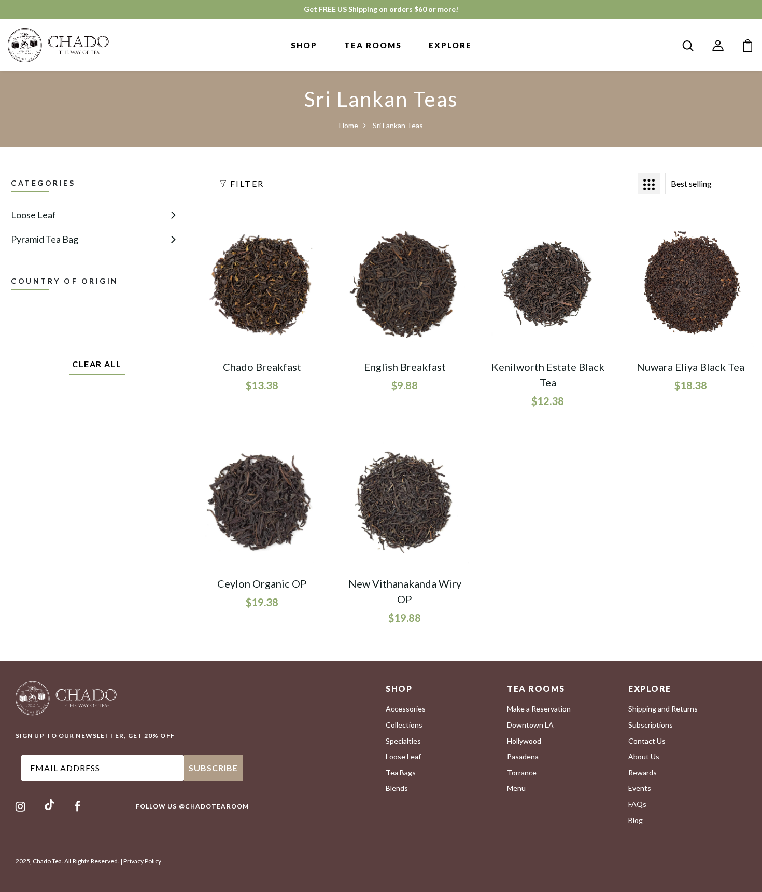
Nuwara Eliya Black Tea (690, 366)
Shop (304, 45)
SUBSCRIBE (213, 768)
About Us (643, 756)
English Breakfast (405, 366)
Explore (450, 45)
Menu (516, 788)
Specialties (403, 740)
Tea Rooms (373, 45)
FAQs (637, 804)
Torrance (522, 772)
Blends (397, 788)
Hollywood (524, 740)
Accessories (406, 708)
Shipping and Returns (663, 708)
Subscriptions (650, 724)
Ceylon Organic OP (262, 583)
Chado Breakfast (262, 366)
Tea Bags (401, 772)
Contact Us (647, 740)
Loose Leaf (33, 214)
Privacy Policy (142, 861)
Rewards (642, 772)
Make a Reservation (539, 708)
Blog (635, 820)
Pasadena (523, 756)
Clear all (97, 364)
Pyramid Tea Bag (44, 239)
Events (639, 788)
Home (348, 125)
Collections (404, 724)
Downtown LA (530, 724)
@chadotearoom (214, 806)
